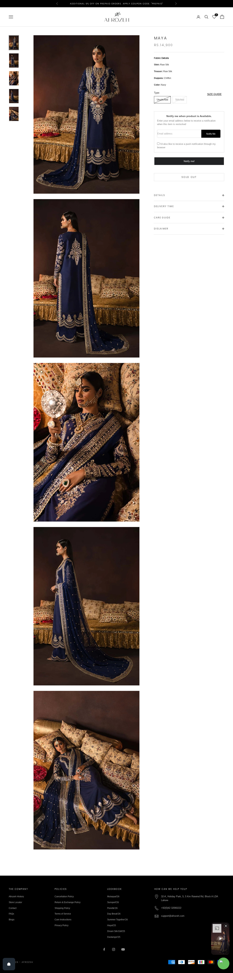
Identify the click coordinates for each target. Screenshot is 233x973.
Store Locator (15, 902)
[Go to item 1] (14, 42)
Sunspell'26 (113, 902)
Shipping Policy (62, 908)
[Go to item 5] (14, 113)
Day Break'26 (114, 914)
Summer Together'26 (117, 919)
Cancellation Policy (64, 896)
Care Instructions (63, 919)
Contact (12, 908)
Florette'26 (112, 908)
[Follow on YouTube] (123, 949)
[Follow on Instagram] (113, 949)
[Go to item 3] (14, 78)
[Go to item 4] (14, 96)
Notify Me (211, 134)
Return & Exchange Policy (67, 902)
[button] (220, 938)
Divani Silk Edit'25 (116, 931)
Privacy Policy (61, 925)
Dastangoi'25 (113, 937)
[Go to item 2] (14, 60)
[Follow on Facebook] (104, 949)
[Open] (9, 964)
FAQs (11, 914)
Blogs (11, 919)
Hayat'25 (111, 925)
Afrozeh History (16, 896)
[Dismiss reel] (226, 926)
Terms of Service (63, 914)
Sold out (189, 177)
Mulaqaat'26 (113, 896)
